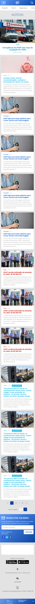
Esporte (5, 8)
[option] (17, 37)
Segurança (23, 8)
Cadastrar (28, 532)
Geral (14, 8)
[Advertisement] (18, 550)
